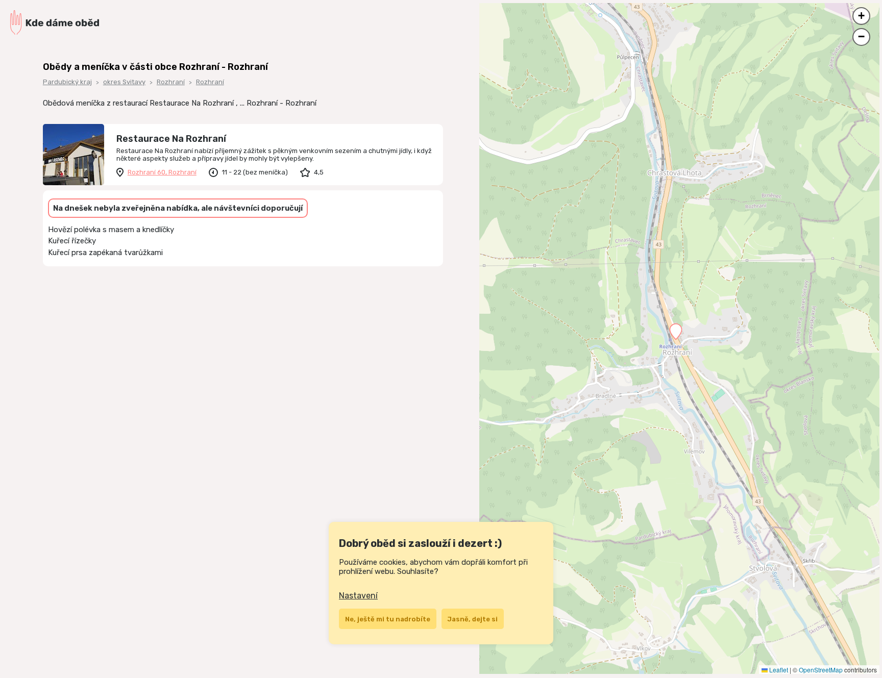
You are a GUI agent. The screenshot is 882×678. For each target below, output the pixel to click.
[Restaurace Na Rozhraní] (73, 154)
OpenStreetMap (821, 669)
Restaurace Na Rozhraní (171, 138)
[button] (675, 331)
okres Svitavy (124, 82)
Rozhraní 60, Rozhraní (162, 172)
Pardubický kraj (67, 82)
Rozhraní (171, 82)
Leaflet (778, 669)
